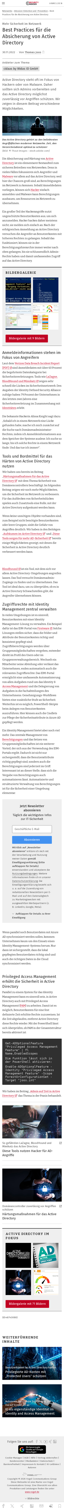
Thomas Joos (33, 52)
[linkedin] (32, 1506)
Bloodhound (10, 569)
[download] (51, 1506)
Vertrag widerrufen (48, 1457)
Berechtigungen (12, 739)
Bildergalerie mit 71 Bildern (27, 1304)
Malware (7, 176)
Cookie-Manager (14, 1457)
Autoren (32, 1467)
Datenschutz (46, 1461)
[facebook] (3, 1506)
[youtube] (45, 1442)
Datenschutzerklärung (25, 881)
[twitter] (12, 1506)
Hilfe (33, 1457)
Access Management (15, 686)
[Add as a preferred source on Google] (32, 1449)
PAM (23, 1005)
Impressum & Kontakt (33, 1464)
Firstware (43, 628)
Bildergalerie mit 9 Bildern (27, 338)
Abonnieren (32, 839)
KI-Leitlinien (53, 1464)
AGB (26, 1457)
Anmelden (55, 3)
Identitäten (9, 407)
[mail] (42, 1506)
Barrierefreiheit (11, 1464)
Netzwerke (7, 11)
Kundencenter (17, 1461)
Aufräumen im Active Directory (22, 533)
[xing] (22, 1506)
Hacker (35, 189)
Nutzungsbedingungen (25, 873)
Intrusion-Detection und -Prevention (31, 11)
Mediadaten (32, 1461)
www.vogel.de (32, 1492)
